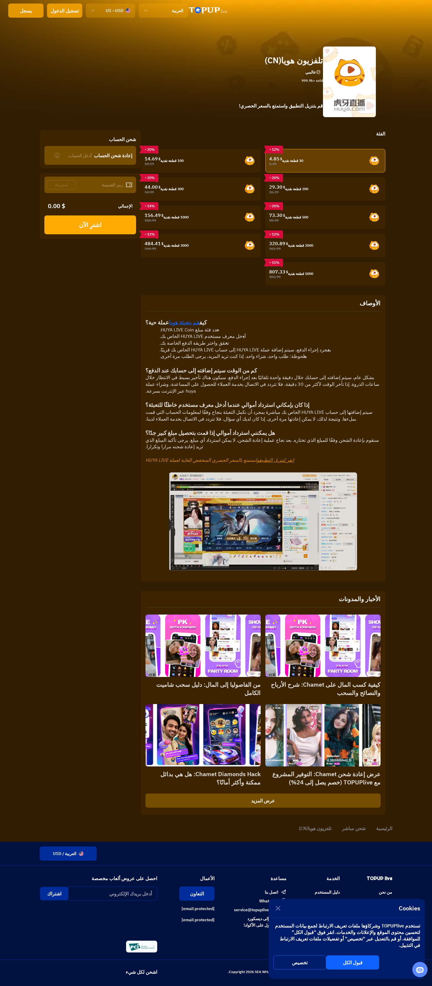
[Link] (208, 10)
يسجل (26, 11)
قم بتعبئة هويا (184, 322)
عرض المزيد (263, 801)
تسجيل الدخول (65, 11)
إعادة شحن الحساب (113, 155)
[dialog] (347, 939)
